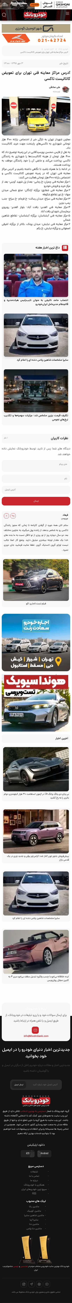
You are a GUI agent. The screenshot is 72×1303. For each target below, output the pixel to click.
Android (44, 1154)
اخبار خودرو (49, 49)
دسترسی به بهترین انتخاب (33, 1111)
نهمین (15, 1266)
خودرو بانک (63, 49)
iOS (27, 1154)
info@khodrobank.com (36, 1036)
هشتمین (24, 1266)
